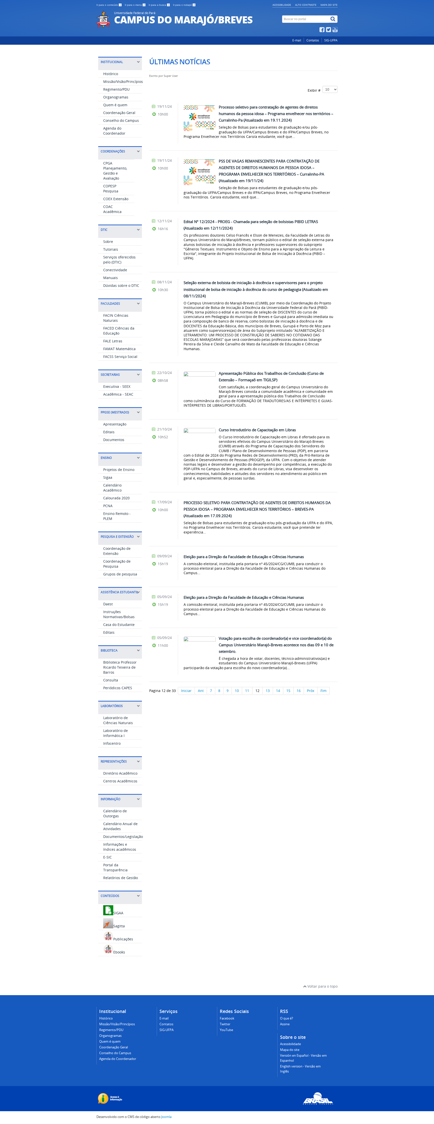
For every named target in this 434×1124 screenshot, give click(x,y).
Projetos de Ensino (118, 469)
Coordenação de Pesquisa (117, 564)
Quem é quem (115, 104)
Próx (310, 690)
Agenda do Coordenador (114, 131)
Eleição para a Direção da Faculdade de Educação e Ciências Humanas (244, 556)
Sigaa (107, 477)
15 (288, 690)
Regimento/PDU (116, 89)
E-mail (296, 40)
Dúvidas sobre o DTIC (121, 285)
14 (278, 690)
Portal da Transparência (115, 867)
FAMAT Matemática (119, 348)
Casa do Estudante (119, 624)
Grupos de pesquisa (120, 574)
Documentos (113, 439)
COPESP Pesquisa (110, 188)
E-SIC (107, 857)
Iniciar (186, 690)
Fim (323, 690)
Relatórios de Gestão (120, 877)
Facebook (227, 1018)
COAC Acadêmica (112, 209)
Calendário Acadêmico (112, 488)
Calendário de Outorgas (115, 813)
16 (299, 690)
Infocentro (112, 743)
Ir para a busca (159, 5)
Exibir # (315, 90)
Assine (285, 1024)
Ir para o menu (135, 5)
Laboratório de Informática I (115, 733)
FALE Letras (112, 341)
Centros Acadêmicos (120, 781)
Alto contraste (305, 5)
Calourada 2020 (116, 498)
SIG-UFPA (331, 40)
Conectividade (115, 269)
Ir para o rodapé (184, 5)
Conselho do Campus (121, 120)
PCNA (108, 505)
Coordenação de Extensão (117, 551)
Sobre (108, 241)
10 (237, 690)
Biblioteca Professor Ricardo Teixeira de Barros (120, 667)
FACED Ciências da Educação (118, 331)
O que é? (286, 1018)
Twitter (225, 1024)
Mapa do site (329, 5)
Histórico (110, 73)
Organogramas (115, 97)
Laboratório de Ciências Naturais (118, 720)
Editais (109, 432)
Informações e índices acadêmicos (119, 847)
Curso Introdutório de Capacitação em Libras (257, 429)
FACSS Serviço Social (120, 356)
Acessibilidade (282, 5)
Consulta (110, 680)
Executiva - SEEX (116, 386)
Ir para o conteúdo (108, 5)
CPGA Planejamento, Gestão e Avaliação (115, 171)
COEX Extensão (115, 198)
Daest (108, 604)
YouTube (226, 1030)
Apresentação (114, 424)
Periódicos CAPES (117, 687)
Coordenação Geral (119, 112)
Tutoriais (110, 249)
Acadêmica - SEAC (118, 394)
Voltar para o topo (322, 986)
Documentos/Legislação (123, 836)
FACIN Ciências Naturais (115, 318)
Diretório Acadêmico (120, 773)
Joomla (166, 1117)
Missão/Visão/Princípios (123, 81)
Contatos (312, 40)
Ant (201, 690)
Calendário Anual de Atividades (120, 826)
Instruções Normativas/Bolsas (119, 614)
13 (268, 690)
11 (247, 690)
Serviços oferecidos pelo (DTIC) (119, 259)
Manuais (110, 277)
